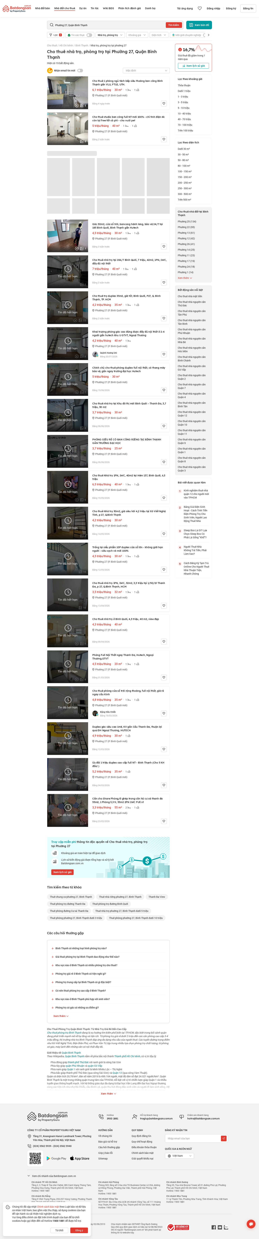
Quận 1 (71, 1069)
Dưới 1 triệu (184, 91)
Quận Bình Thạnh (71, 1052)
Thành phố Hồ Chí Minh (127, 1056)
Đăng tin (248, 8)
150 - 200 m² (185, 177)
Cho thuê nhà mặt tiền (190, 296)
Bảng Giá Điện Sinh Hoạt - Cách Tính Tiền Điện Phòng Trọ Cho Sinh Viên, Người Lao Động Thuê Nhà (195, 514)
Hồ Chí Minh (66, 45)
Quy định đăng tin (141, 1136)
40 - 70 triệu (184, 119)
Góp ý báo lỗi (105, 1153)
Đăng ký (231, 8)
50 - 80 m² (183, 160)
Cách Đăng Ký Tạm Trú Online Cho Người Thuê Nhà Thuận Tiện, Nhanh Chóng (196, 568)
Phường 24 (186, 266)
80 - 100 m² (184, 165)
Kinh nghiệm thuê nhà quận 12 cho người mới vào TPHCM (196, 494)
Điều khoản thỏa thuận (144, 1147)
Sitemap (103, 1158)
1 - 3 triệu (183, 96)
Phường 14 (186, 249)
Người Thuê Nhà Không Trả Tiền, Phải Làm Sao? (195, 550)
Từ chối (59, 1230)
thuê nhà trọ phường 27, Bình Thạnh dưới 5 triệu (121, 911)
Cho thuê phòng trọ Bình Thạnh (64, 1032)
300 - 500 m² (185, 194)
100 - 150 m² (185, 171)
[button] (208, 35)
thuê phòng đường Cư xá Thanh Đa (69, 911)
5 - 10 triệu (183, 108)
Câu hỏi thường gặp (109, 1147)
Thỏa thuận (184, 85)
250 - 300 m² (185, 188)
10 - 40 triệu (184, 113)
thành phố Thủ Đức (78, 1062)
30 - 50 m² (183, 154)
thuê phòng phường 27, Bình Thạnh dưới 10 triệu (136, 918)
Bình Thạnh (81, 45)
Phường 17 (186, 261)
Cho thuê (52, 45)
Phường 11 (186, 255)
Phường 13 (186, 232)
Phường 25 (187, 221)
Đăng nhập (213, 8)
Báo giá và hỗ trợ (107, 1141)
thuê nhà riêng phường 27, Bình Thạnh (120, 896)
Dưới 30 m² (184, 148)
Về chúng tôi (105, 1136)
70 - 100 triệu (185, 124)
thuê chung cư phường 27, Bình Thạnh (71, 896)
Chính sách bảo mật (143, 1153)
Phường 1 (185, 272)
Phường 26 (186, 244)
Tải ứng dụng (185, 8)
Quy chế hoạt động (142, 1141)
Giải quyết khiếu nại (142, 1158)
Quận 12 (117, 1072)
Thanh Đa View (157, 896)
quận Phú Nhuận (75, 1065)
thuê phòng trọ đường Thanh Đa (67, 903)
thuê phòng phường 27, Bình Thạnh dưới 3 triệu (76, 918)
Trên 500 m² (184, 199)
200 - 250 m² (185, 182)
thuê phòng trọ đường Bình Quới (110, 903)
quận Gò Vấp (95, 1065)
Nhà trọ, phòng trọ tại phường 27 (109, 45)
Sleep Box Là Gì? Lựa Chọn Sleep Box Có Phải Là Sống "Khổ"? (195, 534)
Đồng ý (79, 1230)
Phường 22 (186, 227)
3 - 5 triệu (183, 102)
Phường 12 (186, 238)
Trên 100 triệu (185, 130)
